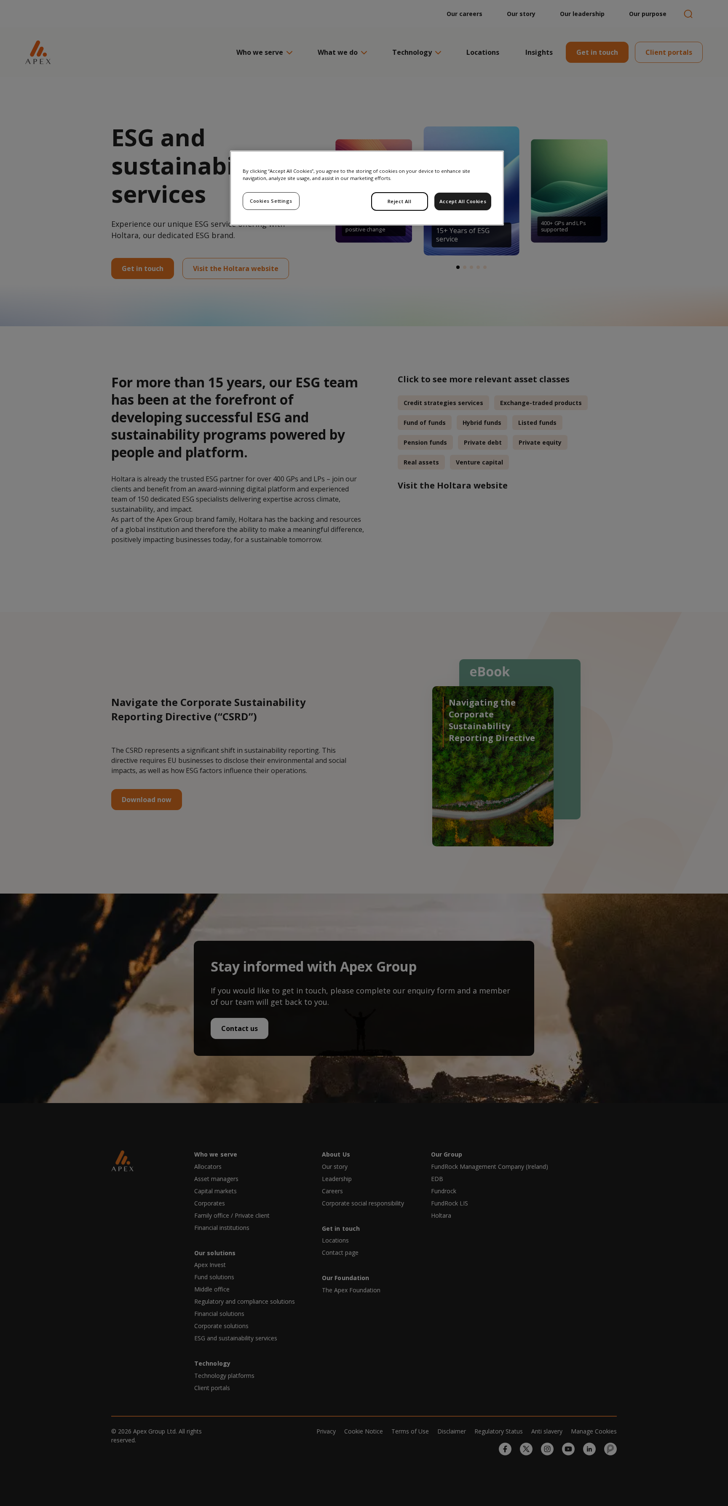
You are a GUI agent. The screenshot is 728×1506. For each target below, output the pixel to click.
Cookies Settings (271, 201)
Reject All (400, 201)
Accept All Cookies (462, 201)
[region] (367, 187)
